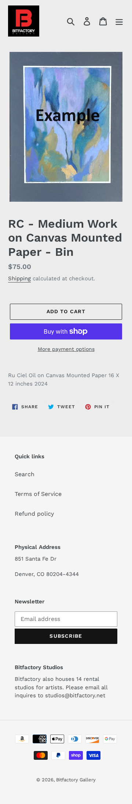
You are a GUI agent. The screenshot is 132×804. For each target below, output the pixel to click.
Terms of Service (38, 493)
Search (24, 474)
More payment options (66, 349)
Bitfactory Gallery (76, 779)
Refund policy (34, 513)
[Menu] (119, 21)
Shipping (19, 278)
